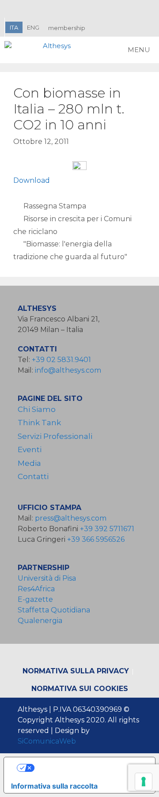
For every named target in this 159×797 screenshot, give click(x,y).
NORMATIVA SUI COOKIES (79, 688)
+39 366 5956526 (96, 539)
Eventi (30, 449)
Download (31, 180)
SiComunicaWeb (47, 741)
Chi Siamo (37, 409)
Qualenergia (40, 620)
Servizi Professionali (55, 436)
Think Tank (39, 422)
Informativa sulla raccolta (54, 786)
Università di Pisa (47, 578)
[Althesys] (39, 50)
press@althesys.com (70, 518)
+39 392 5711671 (107, 529)
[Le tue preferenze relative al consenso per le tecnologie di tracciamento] (143, 781)
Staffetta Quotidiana (54, 610)
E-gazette (35, 599)
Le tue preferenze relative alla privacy (88, 768)
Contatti (33, 476)
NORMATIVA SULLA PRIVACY (76, 671)
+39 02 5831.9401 (61, 359)
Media (29, 463)
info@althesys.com (68, 370)
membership (66, 27)
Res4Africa (38, 589)
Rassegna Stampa (54, 206)
